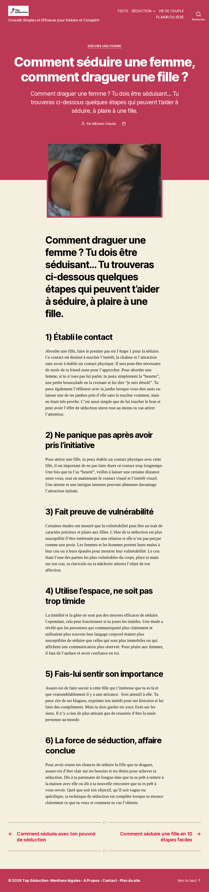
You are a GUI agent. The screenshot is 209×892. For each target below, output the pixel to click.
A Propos (91, 880)
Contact (109, 880)
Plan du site (130, 880)
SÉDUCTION (141, 11)
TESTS (122, 11)
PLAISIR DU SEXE (170, 17)
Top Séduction (35, 880)
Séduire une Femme (104, 46)
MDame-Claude (104, 124)
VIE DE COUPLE (171, 11)
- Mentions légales (64, 880)
